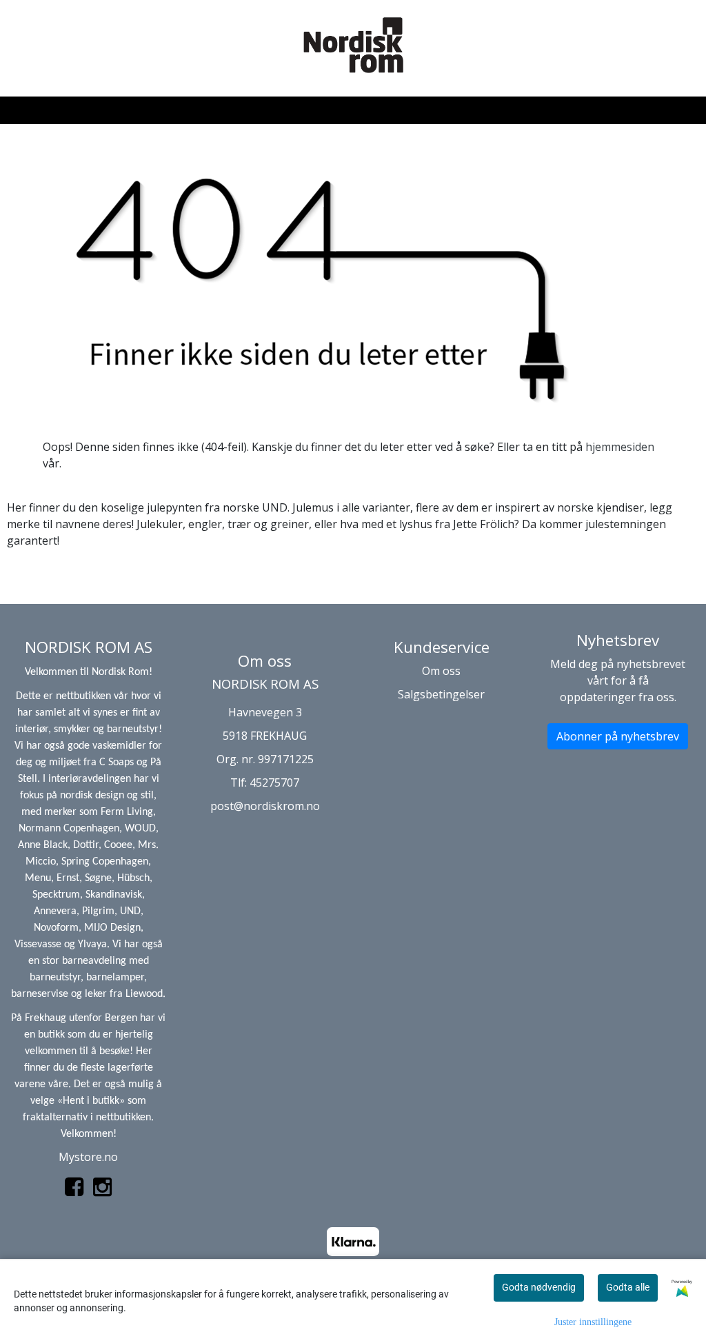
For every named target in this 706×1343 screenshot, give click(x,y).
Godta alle (627, 1287)
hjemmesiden (619, 446)
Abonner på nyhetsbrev (617, 736)
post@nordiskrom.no (265, 806)
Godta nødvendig (539, 1287)
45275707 (274, 782)
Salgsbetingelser (441, 694)
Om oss (441, 670)
